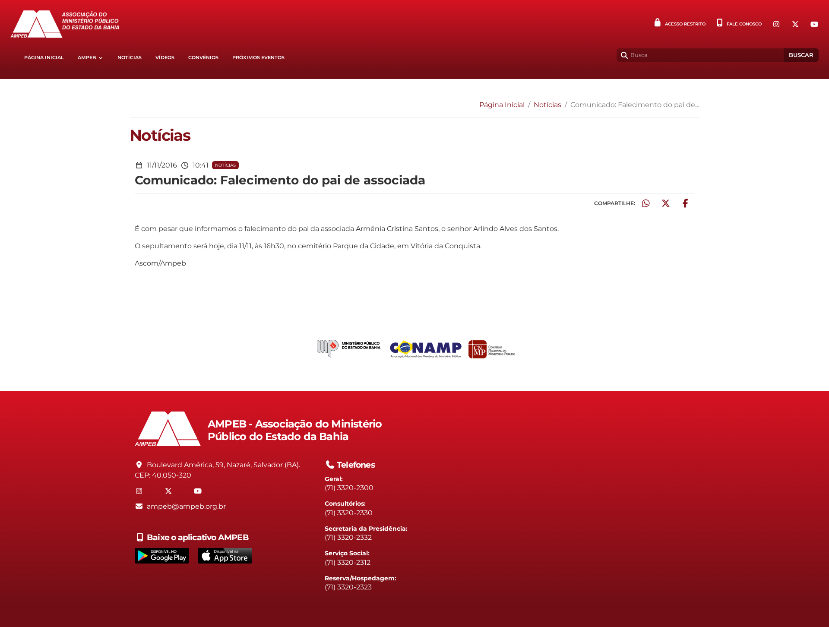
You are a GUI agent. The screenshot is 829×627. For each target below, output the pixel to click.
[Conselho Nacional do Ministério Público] (492, 349)
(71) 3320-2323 (348, 587)
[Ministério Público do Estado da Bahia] (348, 349)
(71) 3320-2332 (348, 537)
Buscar (801, 55)
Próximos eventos (258, 57)
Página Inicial (44, 57)
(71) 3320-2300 (349, 488)
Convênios (203, 57)
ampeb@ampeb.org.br (186, 506)
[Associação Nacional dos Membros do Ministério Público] (425, 349)
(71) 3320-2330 (349, 513)
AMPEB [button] (87, 57)
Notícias (129, 57)
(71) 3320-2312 (347, 562)
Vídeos (164, 57)
